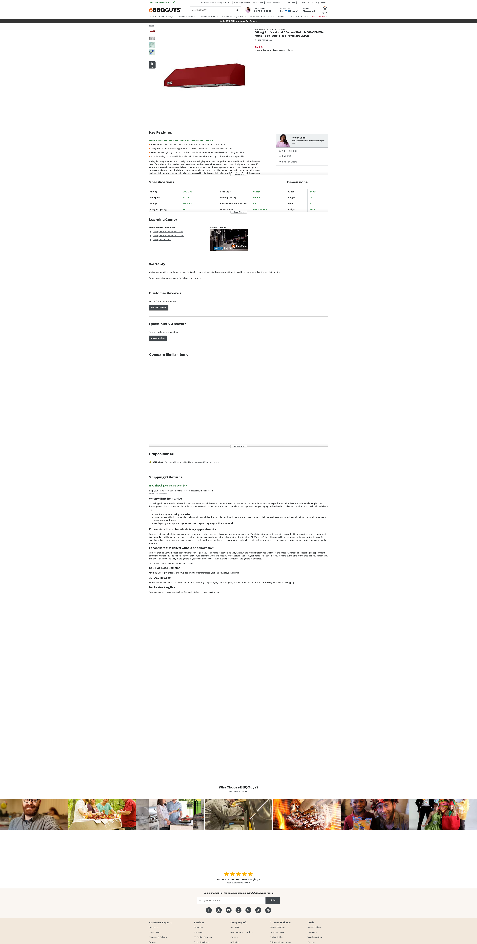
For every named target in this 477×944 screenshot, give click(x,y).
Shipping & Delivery (158, 937)
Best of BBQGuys (277, 927)
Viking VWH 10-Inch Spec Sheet (168, 231)
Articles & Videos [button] (298, 16)
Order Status (155, 932)
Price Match (199, 932)
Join (273, 900)
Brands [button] (281, 16)
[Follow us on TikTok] (258, 910)
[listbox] (152, 42)
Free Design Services (242, 2)
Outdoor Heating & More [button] (233, 16)
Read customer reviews (237, 882)
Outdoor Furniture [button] (208, 16)
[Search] (237, 9)
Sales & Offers (314, 927)
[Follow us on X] (219, 910)
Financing (198, 927)
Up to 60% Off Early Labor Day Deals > (238, 21)
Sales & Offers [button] (318, 16)
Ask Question (158, 338)
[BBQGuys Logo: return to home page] (168, 10)
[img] (204, 76)
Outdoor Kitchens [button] (186, 16)
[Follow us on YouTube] (229, 910)
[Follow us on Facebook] (209, 910)
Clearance (312, 932)
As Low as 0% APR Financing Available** (216, 2)
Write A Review (158, 308)
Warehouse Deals (315, 937)
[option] (152, 33)
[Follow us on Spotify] (268, 910)
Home (151, 25)
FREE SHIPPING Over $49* (162, 2)
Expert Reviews (277, 932)
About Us (234, 927)
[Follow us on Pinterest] (248, 910)
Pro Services (258, 2)
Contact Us (154, 927)
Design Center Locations (275, 2)
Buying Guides (276, 937)
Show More (239, 175)
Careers (234, 937)
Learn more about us (237, 791)
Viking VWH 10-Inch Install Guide (168, 235)
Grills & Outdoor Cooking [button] (161, 16)
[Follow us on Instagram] (238, 910)
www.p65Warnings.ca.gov (207, 462)
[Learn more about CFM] (156, 191)
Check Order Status (305, 2)
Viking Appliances (263, 40)
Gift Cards (291, 2)
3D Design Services (203, 937)
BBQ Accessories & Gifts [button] (261, 16)
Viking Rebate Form (162, 239)
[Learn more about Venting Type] (235, 197)
